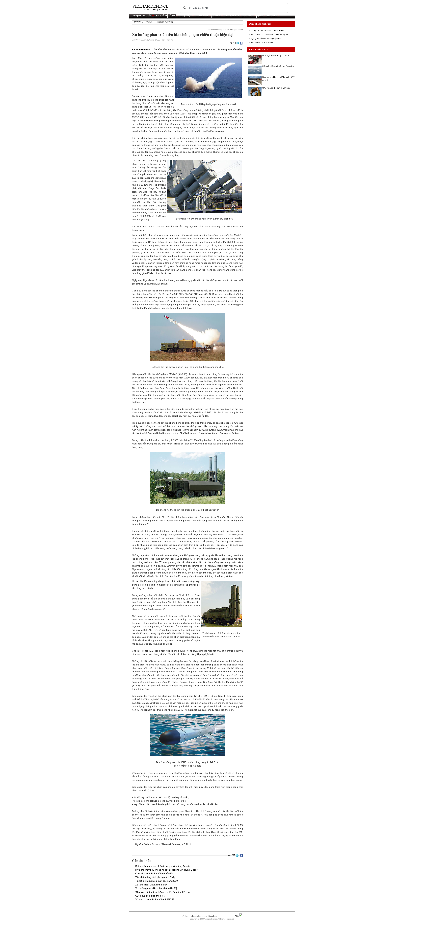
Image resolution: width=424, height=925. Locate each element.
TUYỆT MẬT (186, 16)
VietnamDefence (141, 49)
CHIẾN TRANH (232, 16)
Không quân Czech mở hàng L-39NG (267, 30)
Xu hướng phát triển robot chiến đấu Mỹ (156, 888)
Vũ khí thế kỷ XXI (258, 49)
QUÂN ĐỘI (248, 16)
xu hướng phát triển (235, 29)
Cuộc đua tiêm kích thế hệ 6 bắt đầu (154, 873)
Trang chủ (137, 16)
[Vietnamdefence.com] (152, 7)
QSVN (260, 16)
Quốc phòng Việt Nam (260, 24)
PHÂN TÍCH (161, 16)
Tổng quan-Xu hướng (164, 22)
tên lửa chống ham (218, 29)
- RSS (236, 916)
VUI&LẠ (216, 16)
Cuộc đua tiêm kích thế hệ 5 (150, 895)
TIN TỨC (147, 16)
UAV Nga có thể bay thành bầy (276, 88)
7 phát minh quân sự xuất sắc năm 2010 (156, 881)
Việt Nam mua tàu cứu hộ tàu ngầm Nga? (269, 34)
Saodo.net (226, 916)
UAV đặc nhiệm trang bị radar (275, 55)
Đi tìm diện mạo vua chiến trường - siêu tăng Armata (162, 866)
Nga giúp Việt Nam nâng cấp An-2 (266, 38)
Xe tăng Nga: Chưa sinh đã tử (151, 884)
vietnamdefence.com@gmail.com (204, 916)
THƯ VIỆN (272, 16)
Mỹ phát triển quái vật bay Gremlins (278, 66)
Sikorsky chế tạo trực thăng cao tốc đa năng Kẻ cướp (163, 892)
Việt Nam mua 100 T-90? (262, 42)
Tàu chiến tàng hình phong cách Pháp (155, 877)
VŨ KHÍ (172, 16)
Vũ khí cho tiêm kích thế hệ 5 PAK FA (154, 899)
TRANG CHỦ (137, 22)
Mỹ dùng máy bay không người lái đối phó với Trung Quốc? (166, 869)
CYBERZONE (202, 16)
